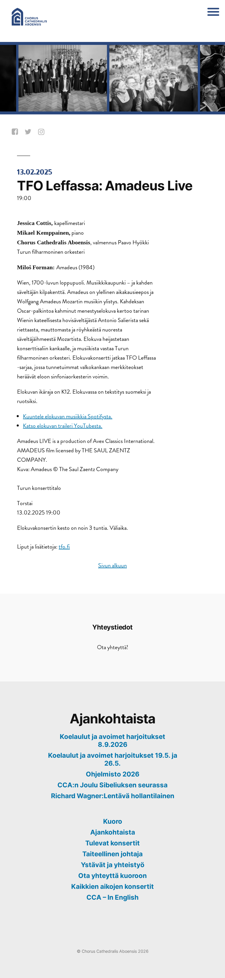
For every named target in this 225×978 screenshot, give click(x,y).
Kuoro (112, 821)
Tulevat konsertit (112, 843)
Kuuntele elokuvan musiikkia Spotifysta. (67, 416)
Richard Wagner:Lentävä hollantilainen (112, 796)
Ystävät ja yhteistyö (112, 865)
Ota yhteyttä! (112, 647)
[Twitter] (29, 132)
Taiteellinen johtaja (112, 854)
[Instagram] (42, 132)
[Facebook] (16, 132)
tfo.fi (64, 546)
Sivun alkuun (112, 565)
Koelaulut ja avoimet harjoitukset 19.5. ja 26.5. (112, 759)
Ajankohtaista (112, 832)
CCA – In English (112, 897)
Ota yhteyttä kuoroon (112, 875)
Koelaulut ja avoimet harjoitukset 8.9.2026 (112, 740)
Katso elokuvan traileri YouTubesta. (62, 426)
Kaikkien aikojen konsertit (112, 886)
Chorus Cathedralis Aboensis (109, 951)
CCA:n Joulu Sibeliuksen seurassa (112, 785)
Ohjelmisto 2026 (112, 774)
